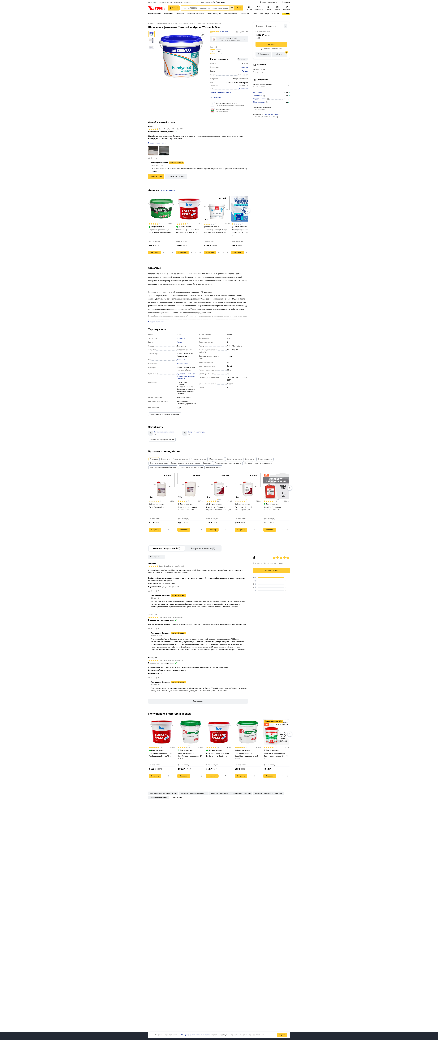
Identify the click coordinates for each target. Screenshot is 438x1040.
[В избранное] (285, 26)
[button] (184, 2)
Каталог (175, 8)
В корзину (271, 44)
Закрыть (282, 1035)
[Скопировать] (237, 32)
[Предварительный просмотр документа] (150, 433)
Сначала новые (155, 557)
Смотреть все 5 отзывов (176, 176)
